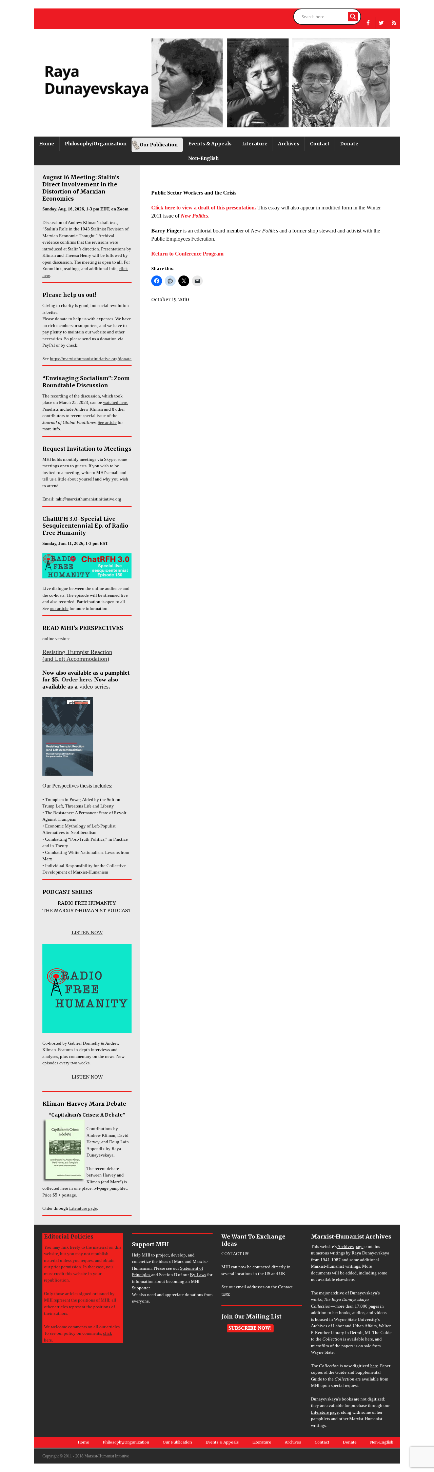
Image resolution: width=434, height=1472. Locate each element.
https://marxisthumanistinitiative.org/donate (91, 358)
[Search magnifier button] (353, 16)
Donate (349, 144)
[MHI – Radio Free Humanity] (394, 23)
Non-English (203, 158)
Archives (288, 144)
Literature (255, 144)
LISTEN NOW (87, 932)
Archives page (350, 1246)
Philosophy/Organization (95, 144)
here (369, 1339)
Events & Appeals (210, 144)
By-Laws (198, 1274)
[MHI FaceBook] (368, 23)
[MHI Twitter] (381, 23)
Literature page (83, 1208)
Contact (320, 144)
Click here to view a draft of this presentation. (203, 207)
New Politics (194, 216)
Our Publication (159, 145)
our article (59, 608)
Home (46, 144)
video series (93, 686)
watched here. (115, 402)
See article (107, 422)
